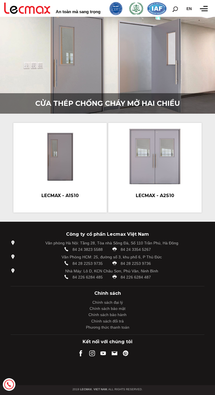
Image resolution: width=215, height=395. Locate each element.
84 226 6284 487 (136, 277)
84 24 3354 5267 (136, 249)
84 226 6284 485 (88, 277)
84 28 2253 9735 (88, 263)
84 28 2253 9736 (136, 263)
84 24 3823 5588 (88, 249)
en (189, 8)
